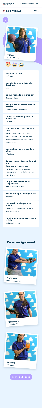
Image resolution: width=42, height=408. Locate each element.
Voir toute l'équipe (21, 377)
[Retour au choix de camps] (8, 4)
